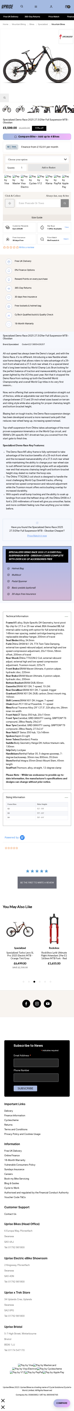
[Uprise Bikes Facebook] (26, 1004)
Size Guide (37, 218)
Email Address (22, 1056)
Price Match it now (37, 536)
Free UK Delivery (13, 1151)
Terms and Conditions (15, 1129)
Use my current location (9, 203)
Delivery (8, 1111)
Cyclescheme (11, 1120)
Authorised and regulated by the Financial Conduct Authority (36, 1193)
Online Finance (12, 1156)
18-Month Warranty (14, 1160)
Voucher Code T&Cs (15, 1197)
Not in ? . (29, 210)
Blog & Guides (11, 1183)
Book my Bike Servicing (16, 1179)
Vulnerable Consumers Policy (19, 1165)
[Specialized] (66, 37)
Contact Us (10, 1214)
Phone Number (21, 1070)
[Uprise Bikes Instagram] (37, 1004)
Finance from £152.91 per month (39, 147)
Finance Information (14, 1116)
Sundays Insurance (14, 1169)
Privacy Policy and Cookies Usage (22, 1134)
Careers (8, 1174)
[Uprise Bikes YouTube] (48, 1004)
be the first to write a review (37, 882)
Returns (8, 1125)
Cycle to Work (11, 1188)
